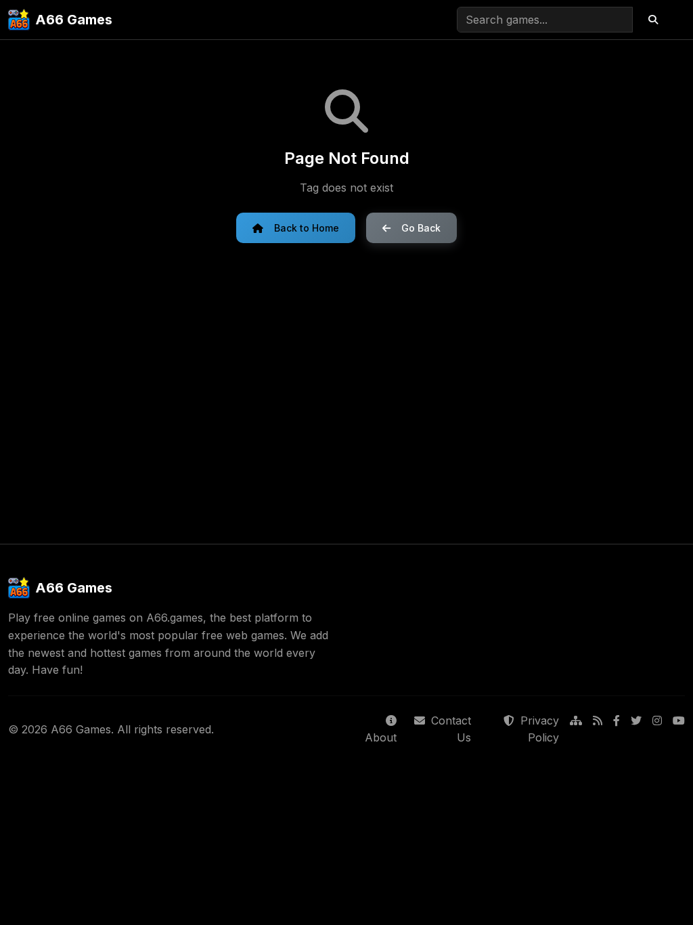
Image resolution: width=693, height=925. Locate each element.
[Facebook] (616, 729)
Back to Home (306, 228)
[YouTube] (679, 729)
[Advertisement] (346, 393)
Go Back (421, 228)
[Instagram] (657, 729)
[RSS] (597, 729)
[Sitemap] (576, 729)
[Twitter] (636, 729)
